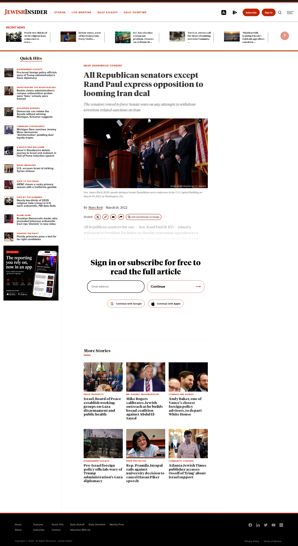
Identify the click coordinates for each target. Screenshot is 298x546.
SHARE (88, 217)
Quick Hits (31, 58)
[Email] (113, 217)
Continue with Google (129, 304)
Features (38, 524)
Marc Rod (95, 207)
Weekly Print (117, 524)
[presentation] (284, 36)
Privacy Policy (252, 541)
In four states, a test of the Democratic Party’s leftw (90, 36)
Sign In (268, 12)
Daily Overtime (97, 524)
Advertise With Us (80, 530)
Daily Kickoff (77, 524)
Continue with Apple (169, 304)
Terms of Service (272, 541)
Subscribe (251, 12)
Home (18, 524)
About (18, 530)
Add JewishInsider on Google (145, 217)
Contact (56, 530)
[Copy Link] (105, 217)
